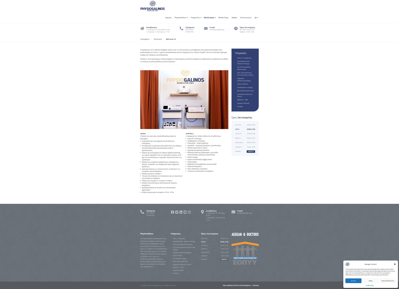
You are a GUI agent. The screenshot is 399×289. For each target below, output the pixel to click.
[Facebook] (172, 213)
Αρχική (168, 17)
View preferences (387, 281)
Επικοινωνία (245, 17)
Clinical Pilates (242, 84)
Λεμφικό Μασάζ (243, 103)
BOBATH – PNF (242, 100)
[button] (395, 264)
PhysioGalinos (180, 17)
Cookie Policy (370, 285)
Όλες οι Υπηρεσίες (244, 58)
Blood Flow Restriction (245, 91)
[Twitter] (177, 213)
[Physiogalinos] (152, 6)
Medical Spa (223, 17)
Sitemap (255, 285)
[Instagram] (189, 213)
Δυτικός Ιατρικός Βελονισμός (244, 68)
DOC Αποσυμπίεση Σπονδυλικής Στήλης (245, 74)
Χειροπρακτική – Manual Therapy (243, 62)
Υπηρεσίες (195, 17)
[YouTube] (185, 213)
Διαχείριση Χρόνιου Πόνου (244, 95)
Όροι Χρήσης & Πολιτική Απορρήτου (237, 285)
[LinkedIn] (181, 213)
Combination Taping (244, 87)
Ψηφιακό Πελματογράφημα (244, 79)
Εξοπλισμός (209, 17)
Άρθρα (234, 17)
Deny (371, 281)
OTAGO (240, 107)
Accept (353, 281)
